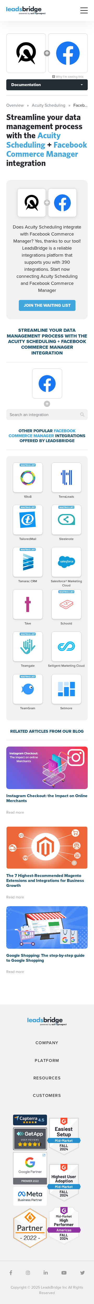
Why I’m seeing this (69, 76)
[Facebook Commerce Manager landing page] (68, 53)
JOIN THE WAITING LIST (47, 305)
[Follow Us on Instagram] (28, 1273)
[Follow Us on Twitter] (82, 1273)
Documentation (26, 85)
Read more (15, 812)
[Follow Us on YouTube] (64, 1273)
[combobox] (47, 414)
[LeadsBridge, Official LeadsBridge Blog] (25, 10)
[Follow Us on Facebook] (10, 1273)
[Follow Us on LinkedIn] (46, 1273)
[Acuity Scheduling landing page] (26, 53)
